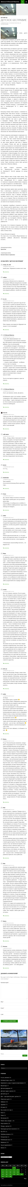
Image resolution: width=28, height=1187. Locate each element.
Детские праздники (5, 1088)
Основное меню (26, 2)
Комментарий (5, 982)
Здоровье (3, 1104)
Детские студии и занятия (7, 1091)
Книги (2, 1112)
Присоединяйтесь (15, 1050)
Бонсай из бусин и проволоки (8, 254)
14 (10, 1172)
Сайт (2, 1014)
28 (10, 1176)
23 (17, 1174)
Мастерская (3, 1118)
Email (2, 1008)
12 (2, 1172)
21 (10, 1174)
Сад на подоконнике (6, 1145)
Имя (2, 1001)
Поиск (2, 1053)
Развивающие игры (5, 1139)
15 (14, 1172)
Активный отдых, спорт (6, 1080)
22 (14, 1174)
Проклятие (6, 248)
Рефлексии (3, 1142)
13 (6, 1172)
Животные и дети (5, 1099)
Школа (2, 1147)
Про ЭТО (3, 1131)
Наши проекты (4, 1123)
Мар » (25, 1178)
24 (21, 1174)
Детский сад (4, 17)
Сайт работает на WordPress (6, 1185)
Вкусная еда (4, 1085)
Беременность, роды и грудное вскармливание (12, 1083)
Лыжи (2, 1115)
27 (6, 1176)
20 (6, 1174)
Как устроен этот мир (6, 1110)
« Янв (2, 1178)
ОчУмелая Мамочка (9, 335)
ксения (4, 589)
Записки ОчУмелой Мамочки (10, 1)
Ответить (6, 293)
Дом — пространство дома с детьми (10, 1096)
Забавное (3, 1101)
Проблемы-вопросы (5, 1134)
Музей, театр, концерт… (6, 1120)
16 (17, 1172)
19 (2, 1174)
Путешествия (4, 1137)
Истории (3, 1107)
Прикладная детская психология (9, 1128)
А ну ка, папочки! (5, 1077)
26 (2, 1176)
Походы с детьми (5, 1126)
